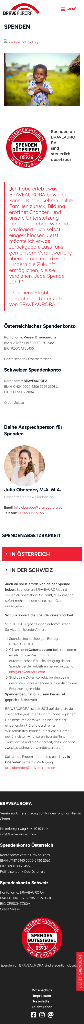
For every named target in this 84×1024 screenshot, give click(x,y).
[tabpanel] (42, 677)
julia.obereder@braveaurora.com (39, 507)
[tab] (42, 554)
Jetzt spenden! (80, 971)
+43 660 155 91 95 (31, 513)
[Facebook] (33, 1015)
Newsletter (42, 1001)
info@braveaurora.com (27, 672)
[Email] (51, 1015)
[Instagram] (42, 1015)
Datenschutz (42, 990)
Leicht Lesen (42, 1007)
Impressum (42, 996)
